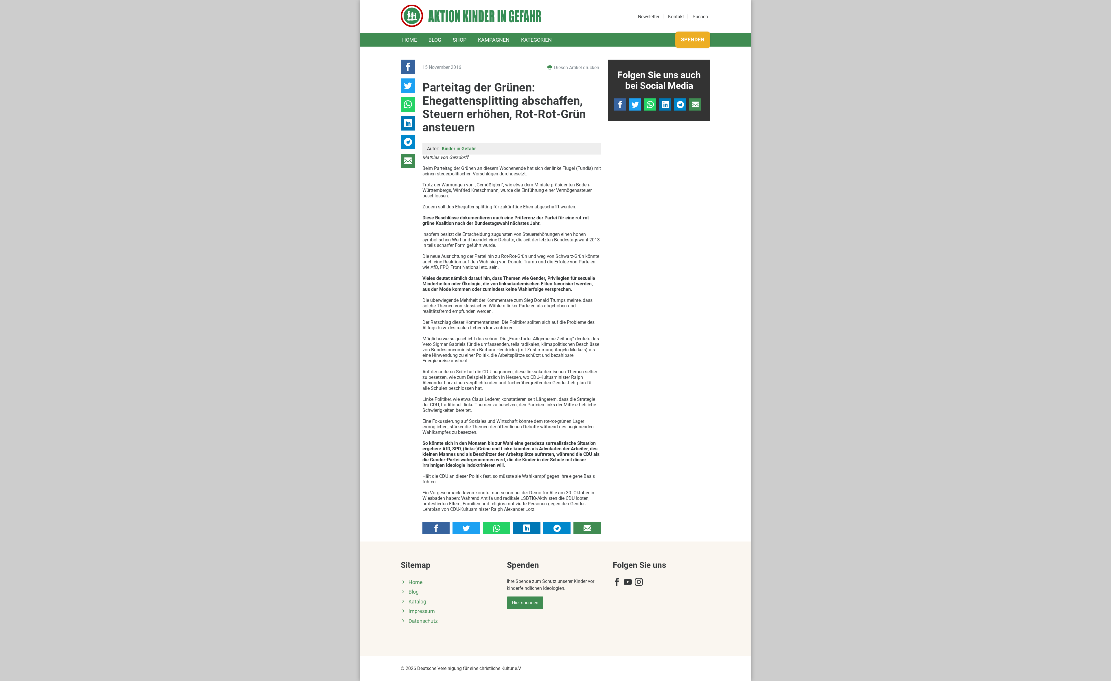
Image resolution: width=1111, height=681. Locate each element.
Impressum (422, 611)
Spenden (693, 39)
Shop (459, 40)
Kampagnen (493, 40)
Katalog (417, 602)
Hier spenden (525, 602)
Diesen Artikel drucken (576, 67)
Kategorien (536, 40)
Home (409, 40)
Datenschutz (423, 621)
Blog (434, 40)
